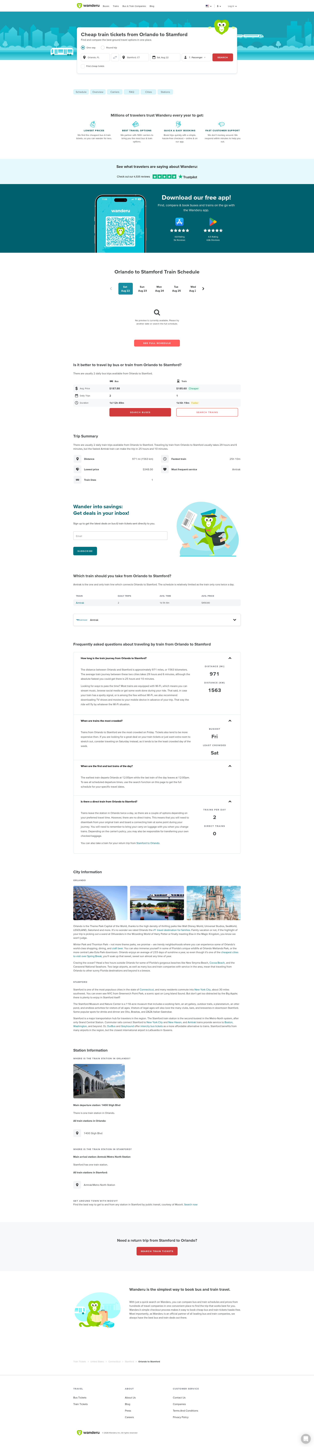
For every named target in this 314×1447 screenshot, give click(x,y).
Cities (148, 91)
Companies (179, 1404)
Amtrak (80, 602)
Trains (116, 6)
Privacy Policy (181, 1417)
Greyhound (127, 1026)
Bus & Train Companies (134, 6)
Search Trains (207, 412)
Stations (165, 91)
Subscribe (85, 551)
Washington (80, 1026)
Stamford (129, 1361)
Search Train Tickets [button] (157, 1251)
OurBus (111, 1026)
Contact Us (179, 1397)
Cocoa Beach (217, 962)
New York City (202, 989)
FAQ (131, 91)
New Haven (175, 1022)
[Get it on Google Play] (213, 222)
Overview (97, 91)
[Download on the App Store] (179, 222)
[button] (209, 6)
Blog (152, 6)
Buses (106, 6)
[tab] (91, 49)
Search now (191, 1204)
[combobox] (95, 57)
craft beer (117, 948)
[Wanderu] (88, 5)
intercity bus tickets (151, 1026)
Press (128, 1410)
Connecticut (147, 989)
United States (97, 1361)
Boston (229, 1022)
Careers (129, 1417)
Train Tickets (79, 1361)
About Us (130, 1397)
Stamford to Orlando (147, 843)
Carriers (114, 91)
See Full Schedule (157, 343)
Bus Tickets (79, 1397)
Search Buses (140, 412)
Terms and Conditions (185, 1410)
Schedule (81, 91)
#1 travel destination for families (171, 929)
